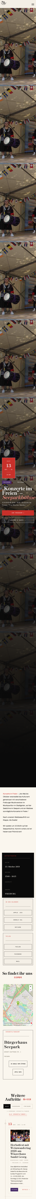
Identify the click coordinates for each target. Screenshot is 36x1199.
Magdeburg (16, 1106)
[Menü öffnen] (33, 4)
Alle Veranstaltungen (18, 1114)
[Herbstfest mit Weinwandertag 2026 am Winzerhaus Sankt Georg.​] (18, 1158)
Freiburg (27, 1106)
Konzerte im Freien (10, 794)
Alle (7, 1106)
